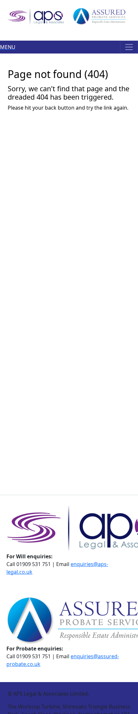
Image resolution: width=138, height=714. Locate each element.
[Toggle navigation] (129, 47)
